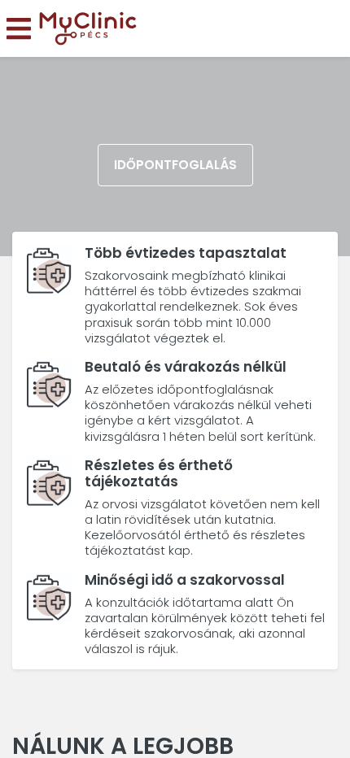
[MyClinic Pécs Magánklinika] (88, 28)
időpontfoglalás (175, 164)
